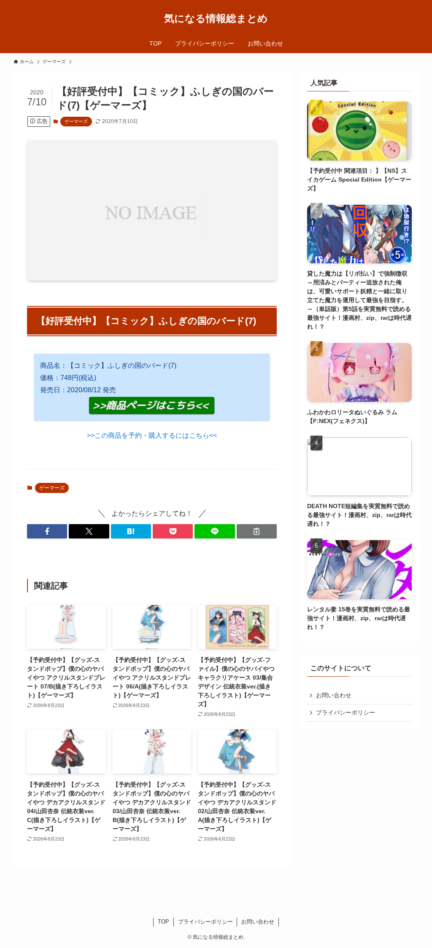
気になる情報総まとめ (216, 18)
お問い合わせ (333, 695)
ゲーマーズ (76, 121)
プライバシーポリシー (345, 712)
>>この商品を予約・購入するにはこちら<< (152, 435)
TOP (163, 922)
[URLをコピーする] (257, 531)
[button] (47, 531)
